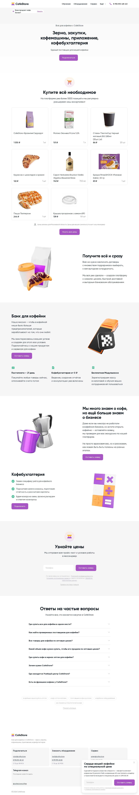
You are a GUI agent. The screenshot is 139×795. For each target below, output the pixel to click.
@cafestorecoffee (20, 784)
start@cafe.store (19, 756)
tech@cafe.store (58, 756)
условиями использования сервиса (95, 789)
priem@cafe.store (97, 756)
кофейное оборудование (105, 698)
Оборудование (80, 4)
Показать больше (69, 708)
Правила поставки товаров (69, 584)
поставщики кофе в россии (80, 698)
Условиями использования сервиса (58, 578)
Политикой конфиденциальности (82, 576)
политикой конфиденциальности (114, 788)
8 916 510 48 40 (18, 760)
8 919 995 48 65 (57, 760)
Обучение (66, 4)
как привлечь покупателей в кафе (69, 703)
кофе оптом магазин (58, 698)
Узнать (40, 11)
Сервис (93, 4)
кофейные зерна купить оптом (35, 698)
